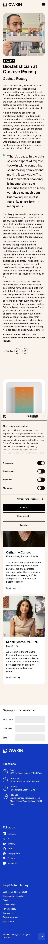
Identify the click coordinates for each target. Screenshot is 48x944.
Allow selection (24, 516)
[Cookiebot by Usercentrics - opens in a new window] (28, 416)
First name (8, 719)
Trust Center (8, 921)
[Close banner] (44, 417)
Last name (8, 728)
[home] (12, 3)
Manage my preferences (28, 499)
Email (5, 737)
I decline (24, 525)
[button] (43, 4)
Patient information (11, 917)
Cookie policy (9, 904)
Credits (6, 900)
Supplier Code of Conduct (15, 892)
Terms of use (9, 913)
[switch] (41, 471)
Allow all (24, 507)
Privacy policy (9, 909)
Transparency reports (13, 896)
